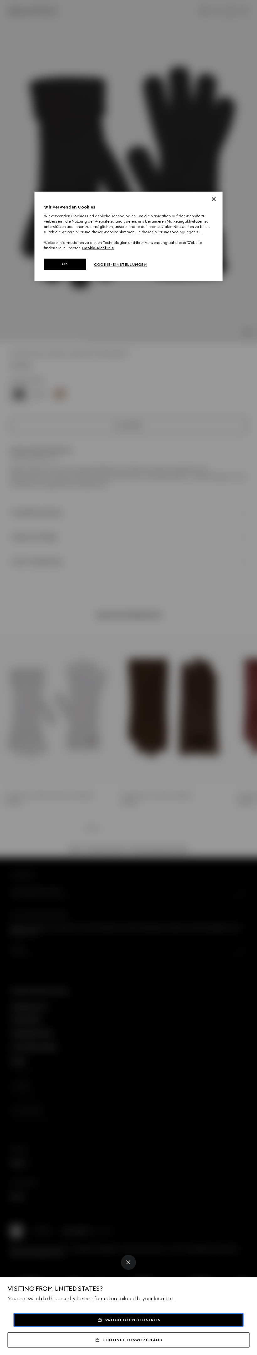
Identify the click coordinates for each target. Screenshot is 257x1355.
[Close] (128, 1262)
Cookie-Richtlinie (98, 248)
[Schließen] (214, 199)
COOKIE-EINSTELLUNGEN (120, 264)
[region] (128, 236)
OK (65, 264)
